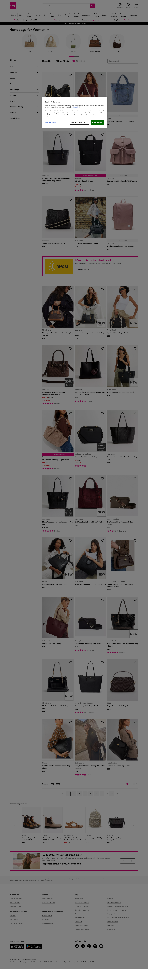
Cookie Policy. (75, 107)
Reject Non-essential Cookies (79, 122)
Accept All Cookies (97, 122)
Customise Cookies (50, 122)
